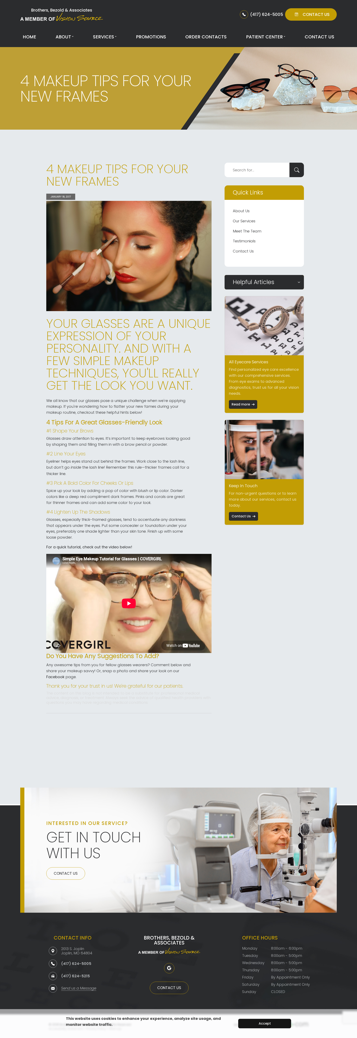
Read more (241, 404)
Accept (265, 1023)
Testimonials (244, 241)
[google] (169, 968)
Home (29, 37)
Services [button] (103, 37)
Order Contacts (206, 37)
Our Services (244, 221)
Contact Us (319, 37)
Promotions (151, 37)
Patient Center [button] (264, 37)
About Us (241, 210)
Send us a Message (78, 989)
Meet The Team (247, 231)
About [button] (63, 37)
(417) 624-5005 (76, 963)
